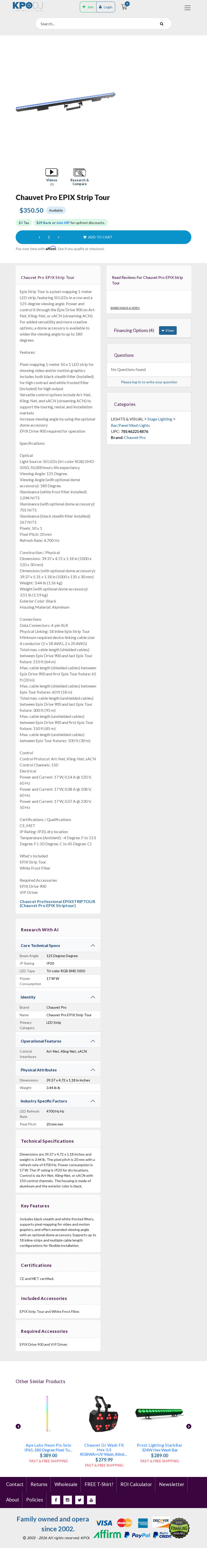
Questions (124, 355)
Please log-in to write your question (149, 382)
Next (188, 1426)
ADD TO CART (99, 237)
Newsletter (171, 1484)
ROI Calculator (136, 1484)
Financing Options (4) (134, 330)
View (169, 330)
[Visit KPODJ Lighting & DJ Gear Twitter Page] (79, 1500)
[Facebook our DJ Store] (55, 1500)
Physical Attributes (39, 1069)
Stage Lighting (159, 418)
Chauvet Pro (135, 437)
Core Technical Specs (40, 945)
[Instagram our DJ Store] (67, 1500)
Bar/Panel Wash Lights (130, 425)
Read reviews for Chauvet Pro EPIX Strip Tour (147, 280)
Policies (34, 1499)
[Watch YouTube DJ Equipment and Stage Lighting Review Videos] (91, 1500)
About (12, 1499)
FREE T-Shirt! (99, 1484)
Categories (125, 404)
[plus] (58, 237)
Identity (28, 996)
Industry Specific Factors (44, 1100)
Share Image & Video (125, 307)
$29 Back (43, 222)
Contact (14, 1484)
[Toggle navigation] (187, 8)
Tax (24, 222)
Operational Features (41, 1040)
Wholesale (66, 1484)
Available (56, 210)
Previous (18, 1426)
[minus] (39, 237)
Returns (39, 1484)
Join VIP (63, 222)
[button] (51, 177)
